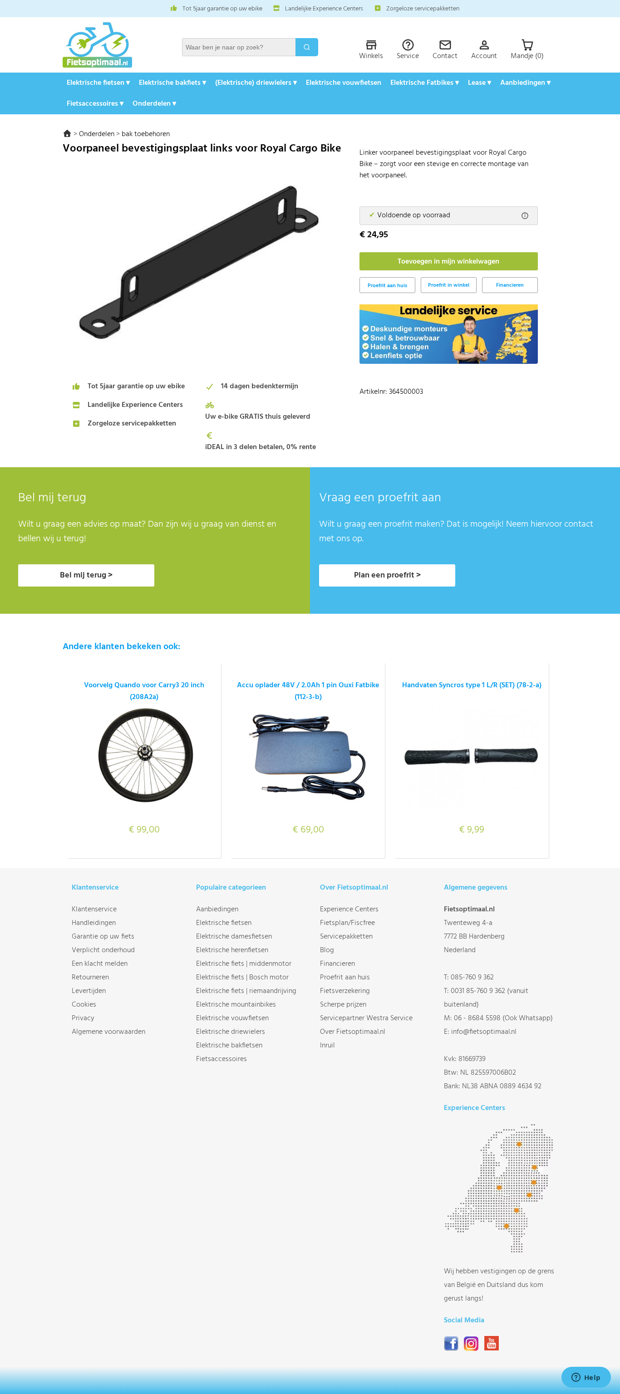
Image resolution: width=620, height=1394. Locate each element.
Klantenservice (94, 909)
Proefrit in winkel (448, 285)
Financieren (510, 285)
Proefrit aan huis (345, 977)
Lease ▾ (479, 83)
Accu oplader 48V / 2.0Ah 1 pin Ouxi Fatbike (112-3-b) (308, 691)
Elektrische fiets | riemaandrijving (246, 991)
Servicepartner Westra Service (366, 1018)
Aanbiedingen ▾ (525, 83)
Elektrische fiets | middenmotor (243, 964)
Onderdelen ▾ (154, 104)
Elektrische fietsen (223, 923)
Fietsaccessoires (221, 1059)
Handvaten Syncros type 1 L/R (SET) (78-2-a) (471, 685)
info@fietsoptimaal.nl (484, 1032)
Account (484, 56)
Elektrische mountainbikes (236, 1005)
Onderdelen (96, 134)
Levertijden (89, 991)
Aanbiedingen (217, 909)
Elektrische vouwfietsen (343, 83)
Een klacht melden (100, 964)
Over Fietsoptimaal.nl (352, 1032)
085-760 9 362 (472, 977)
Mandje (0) (527, 56)
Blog (327, 950)
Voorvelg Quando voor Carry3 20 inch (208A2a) (144, 691)
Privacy (83, 1018)
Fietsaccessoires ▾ (95, 104)
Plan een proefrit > (387, 575)
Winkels (371, 56)
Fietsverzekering (345, 991)
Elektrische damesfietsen (234, 937)
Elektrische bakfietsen (229, 1046)
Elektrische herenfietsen (232, 950)
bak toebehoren (146, 134)
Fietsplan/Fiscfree (347, 923)
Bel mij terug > (86, 575)
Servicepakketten (346, 937)
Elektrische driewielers (230, 1032)
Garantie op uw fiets (103, 937)
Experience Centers (349, 909)
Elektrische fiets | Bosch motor (242, 977)
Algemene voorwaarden (108, 1032)
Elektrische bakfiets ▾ (172, 83)
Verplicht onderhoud (103, 950)
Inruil (327, 1046)
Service (408, 56)
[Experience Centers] (501, 1251)
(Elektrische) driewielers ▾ (256, 83)
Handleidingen (94, 923)
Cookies (84, 1005)
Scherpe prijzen (343, 1005)
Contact (445, 56)
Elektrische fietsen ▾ (98, 83)
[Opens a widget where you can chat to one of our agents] (586, 1378)
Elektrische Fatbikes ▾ (424, 83)
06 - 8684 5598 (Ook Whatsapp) (503, 1018)
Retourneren (90, 977)
